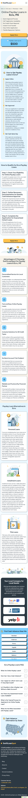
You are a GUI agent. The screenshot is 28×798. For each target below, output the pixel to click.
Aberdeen (14, 635)
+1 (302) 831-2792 (6, 782)
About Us (4, 765)
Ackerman (14, 639)
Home (2, 8)
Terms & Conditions (7, 772)
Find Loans (8, 8)
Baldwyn (14, 655)
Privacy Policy (6, 775)
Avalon (14, 651)
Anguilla (14, 647)
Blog (3, 761)
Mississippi (15, 8)
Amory (14, 643)
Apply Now (14, 35)
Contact (4, 768)
